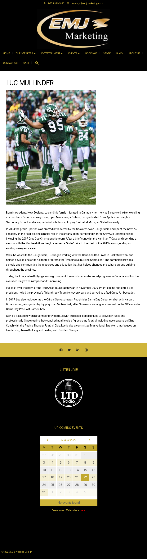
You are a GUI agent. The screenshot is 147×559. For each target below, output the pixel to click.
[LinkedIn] (78, 350)
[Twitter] (69, 350)
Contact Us (10, 62)
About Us (134, 53)
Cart (26, 62)
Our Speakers (25, 53)
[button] (37, 63)
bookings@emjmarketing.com (87, 3)
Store (107, 53)
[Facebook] (61, 350)
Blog (119, 53)
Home (6, 53)
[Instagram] (86, 350)
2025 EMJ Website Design (18, 552)
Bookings (91, 53)
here (82, 510)
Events (73, 53)
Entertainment (51, 53)
